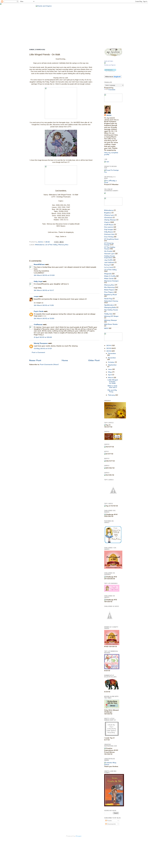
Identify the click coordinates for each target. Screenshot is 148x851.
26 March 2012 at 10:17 (44, 290)
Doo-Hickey (108, 236)
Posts (109, 820)
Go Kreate (108, 251)
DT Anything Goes (111, 239)
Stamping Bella (110, 307)
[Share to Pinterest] (63, 242)
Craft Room (108, 224)
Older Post (94, 360)
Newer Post (35, 360)
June (110, 369)
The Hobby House (111, 310)
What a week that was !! (112, 386)
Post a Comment (38, 352)
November (112, 358)
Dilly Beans (108, 232)
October (111, 362)
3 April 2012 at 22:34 (43, 337)
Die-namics (108, 227)
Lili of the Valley (51, 244)
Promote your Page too (109, 65)
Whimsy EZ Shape (111, 316)
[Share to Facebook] (61, 242)
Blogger (79, 836)
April (110, 375)
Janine (108, 115)
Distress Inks (109, 234)
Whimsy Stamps (110, 320)
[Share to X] (59, 242)
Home (65, 360)
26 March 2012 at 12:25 (44, 318)
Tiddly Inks (108, 314)
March (111, 377)
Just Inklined (109, 262)
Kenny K (107, 265)
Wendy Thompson (41, 343)
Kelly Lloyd (38, 281)
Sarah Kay (108, 298)
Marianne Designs (111, 281)
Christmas (108, 217)
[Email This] (55, 242)
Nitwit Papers (109, 290)
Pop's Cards (38, 311)
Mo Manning (109, 287)
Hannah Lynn (109, 253)
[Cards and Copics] (105, 63)
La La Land (108, 267)
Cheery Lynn (109, 215)
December (112, 353)
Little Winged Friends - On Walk (113, 381)
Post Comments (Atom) (49, 364)
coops (36, 296)
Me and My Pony (112, 390)
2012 (109, 351)
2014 (109, 345)
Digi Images (108, 229)
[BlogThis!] (57, 242)
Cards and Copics (108, 61)
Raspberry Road (110, 294)
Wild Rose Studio (111, 324)
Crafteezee (38, 324)
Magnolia (107, 273)
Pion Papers (109, 292)
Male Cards (108, 278)
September (112, 365)
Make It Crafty (110, 276)
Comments (111, 824)
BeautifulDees (39, 264)
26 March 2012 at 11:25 (44, 305)
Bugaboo (107, 212)
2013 (109, 348)
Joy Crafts (108, 260)
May (110, 372)
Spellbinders (109, 305)
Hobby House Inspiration (109, 256)
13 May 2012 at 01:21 (43, 348)
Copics (107, 222)
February (111, 395)
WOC (106, 328)
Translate (111, 89)
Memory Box (63, 244)
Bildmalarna (39, 244)
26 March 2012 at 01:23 (44, 275)
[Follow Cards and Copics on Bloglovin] (110, 71)
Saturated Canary (111, 301)
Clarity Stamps (110, 220)
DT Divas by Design (109, 244)
